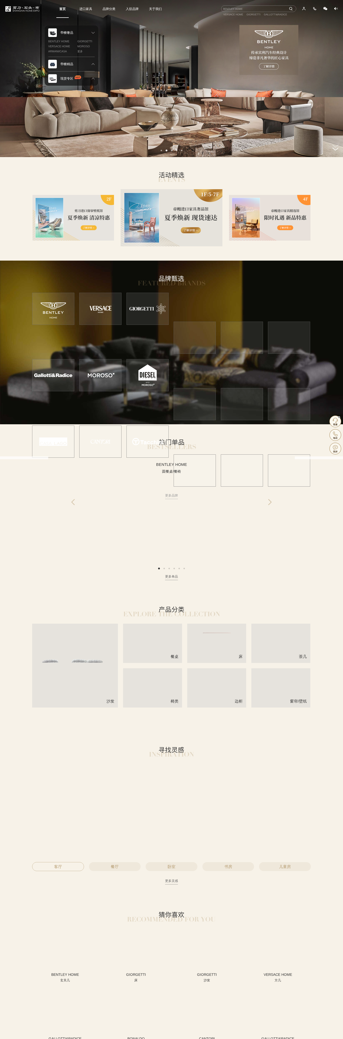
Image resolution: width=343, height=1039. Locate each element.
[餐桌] (152, 661)
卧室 (171, 866)
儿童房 (285, 866)
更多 (80, 51)
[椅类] (152, 706)
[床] (216, 661)
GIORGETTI (84, 41)
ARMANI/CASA (57, 51)
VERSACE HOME (59, 46)
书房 (228, 866)
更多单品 (171, 576)
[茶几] (280, 661)
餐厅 (115, 866)
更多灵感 (171, 881)
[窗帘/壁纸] (280, 706)
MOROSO (83, 46)
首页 (62, 9)
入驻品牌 (132, 9)
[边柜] (216, 706)
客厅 (58, 866)
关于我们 (155, 9)
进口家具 (85, 9)
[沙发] (75, 706)
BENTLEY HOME (58, 41)
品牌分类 (109, 9)
